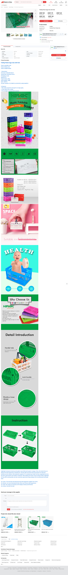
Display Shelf (3, 542)
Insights (59, 567)
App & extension (54, 5)
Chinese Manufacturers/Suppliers (22, 567)
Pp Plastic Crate (12, 562)
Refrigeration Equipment (38, 541)
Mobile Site (55, 567)
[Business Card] (65, 50)
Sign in (66, 2)
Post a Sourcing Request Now (28, 509)
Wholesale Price (35, 567)
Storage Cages (20, 544)
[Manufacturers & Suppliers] (6, 2)
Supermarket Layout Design (22, 541)
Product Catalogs (15, 539)
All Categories (4, 5)
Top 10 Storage (19, 562)
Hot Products (9, 567)
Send (8, 509)
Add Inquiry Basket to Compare (19, 38)
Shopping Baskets (53, 542)
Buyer (44, 5)
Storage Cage (12, 555)
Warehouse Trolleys (37, 544)
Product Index (51, 567)
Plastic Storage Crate (5, 562)
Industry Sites (40, 567)
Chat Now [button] (61, 21)
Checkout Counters (53, 544)
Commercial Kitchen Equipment (6, 541)
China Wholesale (30, 567)
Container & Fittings (5, 555)
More (2, 564)
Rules (66, 5)
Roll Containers (3, 544)
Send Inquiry (46, 21)
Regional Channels (45, 567)
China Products (14, 567)
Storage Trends (26, 562)
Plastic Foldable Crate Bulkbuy (35, 562)
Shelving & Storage (53, 541)
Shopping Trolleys (36, 542)
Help (49, 5)
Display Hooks (20, 542)
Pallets (17, 555)
